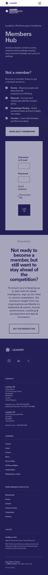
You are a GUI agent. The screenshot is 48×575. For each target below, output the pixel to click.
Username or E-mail (23, 158)
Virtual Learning (11, 508)
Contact (8, 444)
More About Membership (22, 131)
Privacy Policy (10, 461)
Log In (24, 210)
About (7, 448)
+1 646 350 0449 (21, 425)
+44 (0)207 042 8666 (28, 406)
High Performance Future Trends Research (20, 540)
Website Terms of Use (12, 474)
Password (23, 173)
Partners (8, 516)
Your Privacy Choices (12, 561)
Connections (9, 512)
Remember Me (24, 196)
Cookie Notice (10, 470)
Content (8, 503)
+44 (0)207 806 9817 (22, 404)
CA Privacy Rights (11, 465)
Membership (9, 495)
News (7, 457)
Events (7, 499)
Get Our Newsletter (24, 328)
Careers (8, 452)
